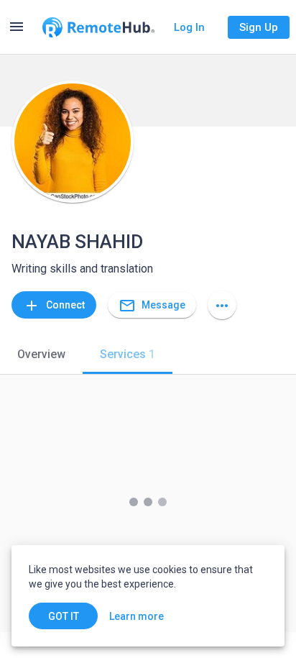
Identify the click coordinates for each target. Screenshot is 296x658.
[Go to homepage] (98, 27)
